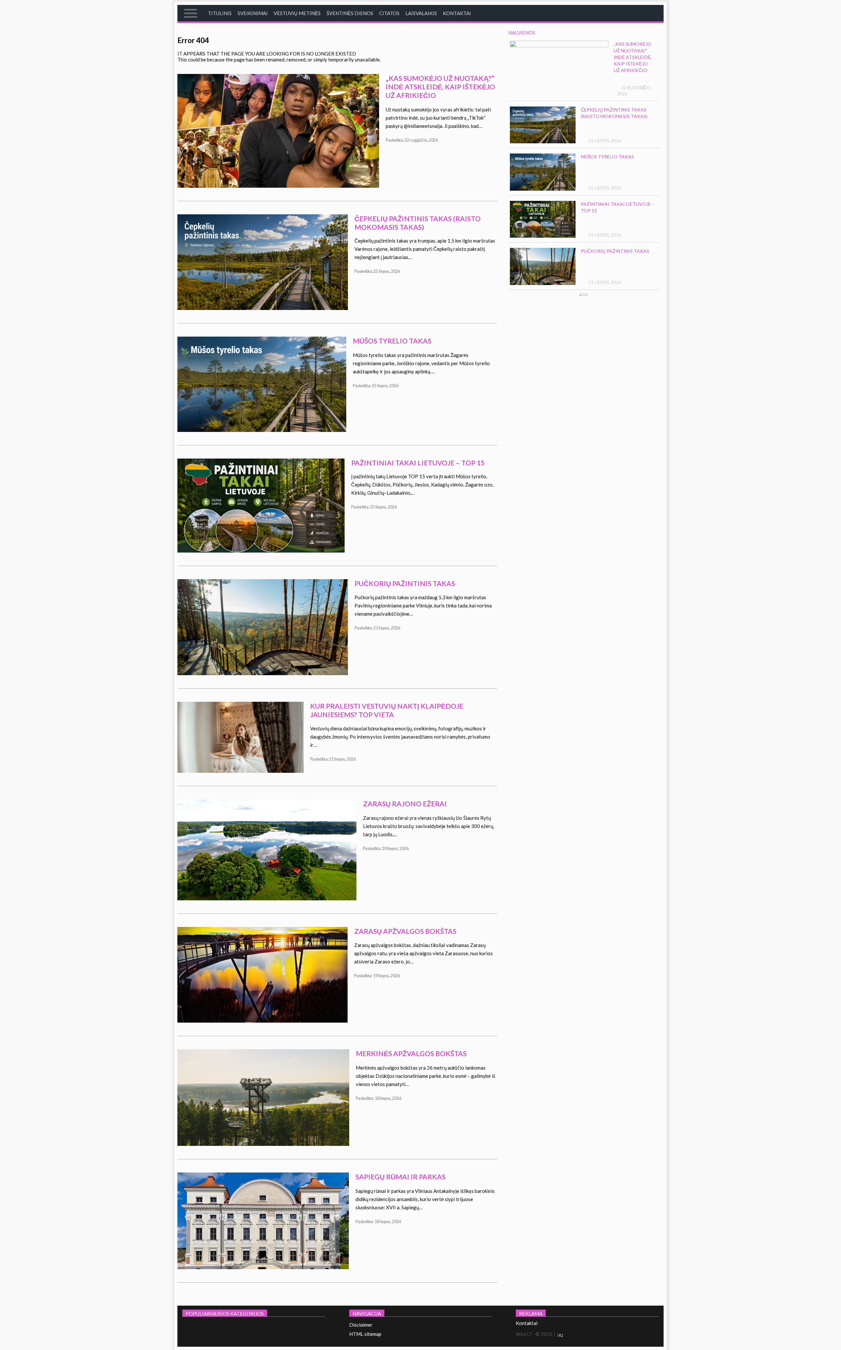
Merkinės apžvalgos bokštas (411, 1053)
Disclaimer (361, 1325)
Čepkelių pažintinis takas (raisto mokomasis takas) (417, 222)
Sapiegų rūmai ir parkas (400, 1176)
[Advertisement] (608, 360)
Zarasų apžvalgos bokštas (405, 931)
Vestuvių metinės (297, 13)
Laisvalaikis (421, 13)
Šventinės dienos (350, 13)
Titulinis (220, 13)
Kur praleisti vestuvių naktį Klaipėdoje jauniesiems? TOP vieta (386, 710)
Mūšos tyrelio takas (392, 341)
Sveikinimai (253, 13)
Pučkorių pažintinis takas (404, 583)
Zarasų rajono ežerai (405, 803)
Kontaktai (457, 13)
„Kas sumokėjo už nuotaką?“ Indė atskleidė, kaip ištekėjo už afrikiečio (440, 86)
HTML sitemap (365, 1334)
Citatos (389, 13)
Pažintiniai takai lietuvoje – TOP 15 (418, 463)
